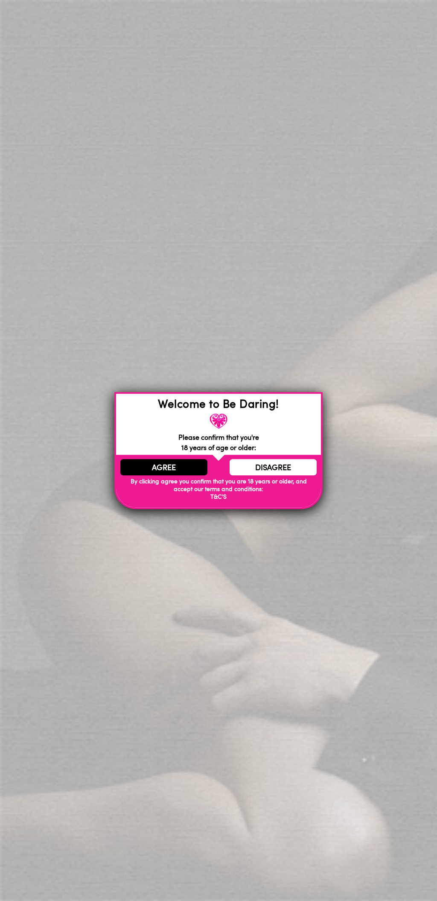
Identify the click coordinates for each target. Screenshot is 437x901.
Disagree (273, 467)
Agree (164, 467)
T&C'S (218, 497)
